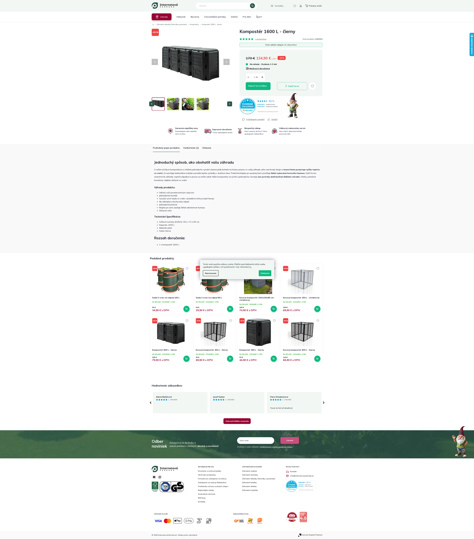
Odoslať (289, 440)
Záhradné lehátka (249, 482)
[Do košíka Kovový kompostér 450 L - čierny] (230, 359)
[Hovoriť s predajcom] (253, 119)
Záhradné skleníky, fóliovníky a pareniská (258, 479)
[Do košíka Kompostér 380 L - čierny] (274, 359)
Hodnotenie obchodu (206, 494)
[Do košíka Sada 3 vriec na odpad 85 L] (230, 309)
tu (250, 267)
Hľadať (252, 6)
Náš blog (201, 498)
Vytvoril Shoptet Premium (312, 535)
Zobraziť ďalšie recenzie (237, 421)
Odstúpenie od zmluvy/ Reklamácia (212, 482)
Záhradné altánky (249, 486)
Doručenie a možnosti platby (209, 471)
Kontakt (293, 471)
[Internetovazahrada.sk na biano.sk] (304, 518)
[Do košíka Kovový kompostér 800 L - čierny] (317, 359)
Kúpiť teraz (293, 86)
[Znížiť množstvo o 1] (248, 77)
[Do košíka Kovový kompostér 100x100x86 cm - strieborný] (274, 309)
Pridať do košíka (257, 86)
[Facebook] (154, 477)
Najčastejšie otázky (206, 490)
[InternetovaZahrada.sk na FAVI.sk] (293, 518)
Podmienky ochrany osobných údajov (213, 486)
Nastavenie (210, 273)
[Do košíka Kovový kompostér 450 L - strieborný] (317, 309)
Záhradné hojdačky (250, 490)
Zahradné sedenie (249, 471)
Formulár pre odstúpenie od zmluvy (212, 479)
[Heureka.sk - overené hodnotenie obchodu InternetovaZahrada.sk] (261, 106)
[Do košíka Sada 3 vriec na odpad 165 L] (186, 309)
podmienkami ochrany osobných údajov (276, 447)
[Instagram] (159, 477)
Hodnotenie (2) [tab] (191, 147)
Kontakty (279, 6)
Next (324, 402)
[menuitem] (161, 17)
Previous (150, 402)
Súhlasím (265, 273)
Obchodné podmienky (207, 475)
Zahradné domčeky (250, 475)
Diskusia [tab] (206, 147)
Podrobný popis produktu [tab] (166, 147)
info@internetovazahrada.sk (302, 476)
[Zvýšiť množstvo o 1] (262, 77)
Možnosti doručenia (259, 68)
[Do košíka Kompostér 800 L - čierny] (186, 359)
